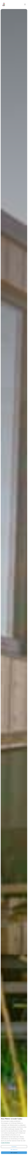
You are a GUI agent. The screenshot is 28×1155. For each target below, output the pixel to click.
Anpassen (14, 1146)
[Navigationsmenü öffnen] (25, 4)
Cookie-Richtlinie (5, 1142)
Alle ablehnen (14, 1149)
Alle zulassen (14, 1152)
